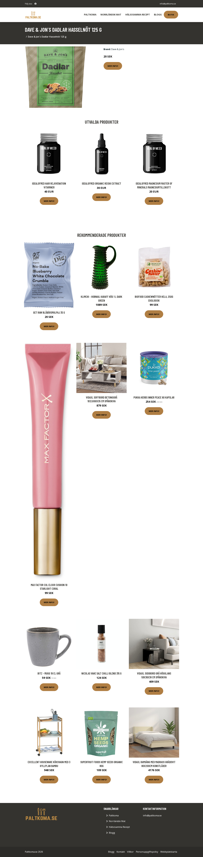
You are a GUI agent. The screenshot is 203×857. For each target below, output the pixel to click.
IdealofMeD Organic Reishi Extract (101, 183)
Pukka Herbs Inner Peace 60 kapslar (154, 397)
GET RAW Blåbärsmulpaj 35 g (49, 312)
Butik (171, 14)
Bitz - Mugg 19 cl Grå (49, 673)
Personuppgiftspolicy (147, 851)
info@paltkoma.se (168, 3)
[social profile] (35, 3)
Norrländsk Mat (111, 14)
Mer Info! (113, 66)
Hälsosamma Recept (137, 14)
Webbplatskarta (168, 851)
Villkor (130, 851)
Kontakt (121, 851)
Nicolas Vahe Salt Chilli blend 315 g (101, 673)
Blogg (158, 14)
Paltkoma (90, 14)
